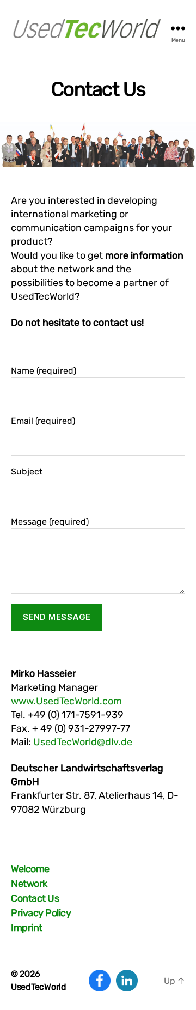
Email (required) (43, 421)
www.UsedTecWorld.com (66, 701)
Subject (26, 471)
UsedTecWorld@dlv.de (82, 742)
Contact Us (35, 898)
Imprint (26, 928)
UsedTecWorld (38, 987)
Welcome (30, 869)
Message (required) (50, 521)
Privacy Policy (41, 913)
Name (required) (43, 371)
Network (29, 884)
